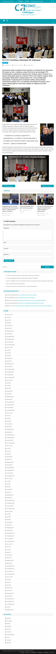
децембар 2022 (10, 434)
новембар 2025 (10, 339)
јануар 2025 (9, 366)
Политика (5, 62)
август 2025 (9, 347)
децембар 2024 (10, 369)
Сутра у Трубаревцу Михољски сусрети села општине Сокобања (22, 278)
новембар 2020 (10, 503)
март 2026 (9, 328)
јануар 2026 (9, 333)
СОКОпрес (28, 12)
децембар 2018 (10, 566)
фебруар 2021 (10, 495)
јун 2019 (9, 549)
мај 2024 (9, 388)
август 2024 (9, 380)
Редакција (22, 211)
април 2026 (9, 325)
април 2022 (9, 456)
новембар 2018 (10, 568)
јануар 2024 (9, 399)
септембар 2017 (11, 604)
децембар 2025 (10, 336)
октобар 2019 (10, 538)
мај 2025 (9, 355)
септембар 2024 (11, 377)
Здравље (9, 626)
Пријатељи (46, 652)
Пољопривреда (10, 634)
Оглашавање (33, 652)
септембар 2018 (11, 574)
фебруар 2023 (10, 429)
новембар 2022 (10, 437)
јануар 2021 (9, 497)
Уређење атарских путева (48, 186)
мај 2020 (9, 519)
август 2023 (9, 413)
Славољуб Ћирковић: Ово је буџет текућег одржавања (27, 207)
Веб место (6, 254)
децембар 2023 (10, 402)
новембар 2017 (10, 601)
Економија (9, 621)
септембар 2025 (11, 344)
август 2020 (9, 511)
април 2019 (9, 555)
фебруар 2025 (10, 363)
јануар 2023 (9, 432)
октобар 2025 (10, 342)
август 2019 (9, 544)
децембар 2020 (10, 500)
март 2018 (9, 590)
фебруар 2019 (10, 560)
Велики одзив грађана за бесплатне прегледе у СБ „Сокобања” (9, 186)
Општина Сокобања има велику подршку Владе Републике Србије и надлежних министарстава (45, 209)
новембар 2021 (10, 470)
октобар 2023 (10, 407)
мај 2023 (9, 421)
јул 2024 (9, 383)
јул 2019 (9, 546)
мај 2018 (9, 585)
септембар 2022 (11, 443)
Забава (8, 623)
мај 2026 (9, 322)
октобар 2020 (10, 505)
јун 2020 (9, 516)
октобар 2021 (10, 473)
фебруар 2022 (10, 462)
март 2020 (9, 525)
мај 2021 (9, 486)
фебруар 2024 (10, 396)
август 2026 (9, 314)
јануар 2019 (9, 563)
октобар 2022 (10, 440)
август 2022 (9, 445)
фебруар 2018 (10, 593)
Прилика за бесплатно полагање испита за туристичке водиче (22, 286)
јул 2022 (9, 448)
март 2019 (9, 557)
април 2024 (9, 391)
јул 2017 (9, 607)
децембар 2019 (10, 533)
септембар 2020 (11, 508)
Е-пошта (6, 248)
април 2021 (9, 489)
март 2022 (9, 459)
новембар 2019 (10, 536)
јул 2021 (9, 481)
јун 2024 (9, 385)
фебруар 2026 (10, 331)
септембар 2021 (11, 475)
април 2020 (9, 522)
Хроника (9, 642)
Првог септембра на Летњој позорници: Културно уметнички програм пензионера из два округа (30, 280)
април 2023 (9, 424)
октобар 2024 (10, 374)
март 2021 (9, 492)
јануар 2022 (9, 465)
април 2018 (9, 587)
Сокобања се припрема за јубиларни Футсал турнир (31, 303)
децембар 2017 (10, 598)
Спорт (8, 637)
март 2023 (9, 426)
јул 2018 (9, 579)
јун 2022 (9, 451)
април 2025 (9, 358)
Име (5, 242)
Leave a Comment (29, 65)
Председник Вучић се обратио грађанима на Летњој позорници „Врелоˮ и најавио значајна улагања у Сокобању (10, 209)
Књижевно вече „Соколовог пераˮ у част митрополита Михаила (30, 300)
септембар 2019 (11, 541)
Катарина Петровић (18, 65)
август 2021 (9, 478)
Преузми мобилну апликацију (37, 1)
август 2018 (9, 576)
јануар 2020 (9, 530)
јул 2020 (9, 514)
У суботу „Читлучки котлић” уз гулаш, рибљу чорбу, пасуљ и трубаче (23, 275)
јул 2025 (9, 350)
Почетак (22, 652)
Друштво (9, 618)
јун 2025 (9, 352)
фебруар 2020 (10, 527)
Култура (9, 629)
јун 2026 (9, 320)
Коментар (6, 228)
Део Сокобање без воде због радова (16, 283)
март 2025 (9, 361)
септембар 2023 (11, 410)
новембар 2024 (10, 372)
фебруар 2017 (10, 609)
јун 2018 (9, 582)
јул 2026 (9, 317)
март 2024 (9, 393)
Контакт (52, 652)
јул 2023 (9, 415)
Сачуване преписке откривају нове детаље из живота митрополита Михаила (33, 305)
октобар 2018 (10, 571)
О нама (27, 652)
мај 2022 (9, 454)
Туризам (9, 640)
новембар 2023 (10, 404)
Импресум (40, 652)
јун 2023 (9, 418)
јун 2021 (9, 484)
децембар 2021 (10, 467)
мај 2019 (9, 552)
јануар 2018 (9, 596)
